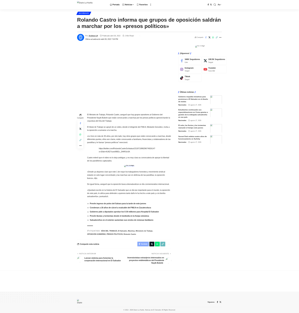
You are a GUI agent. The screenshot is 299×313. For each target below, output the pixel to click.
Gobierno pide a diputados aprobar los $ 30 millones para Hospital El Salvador (124, 212)
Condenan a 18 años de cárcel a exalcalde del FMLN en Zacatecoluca (120, 208)
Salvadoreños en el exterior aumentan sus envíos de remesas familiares (121, 220)
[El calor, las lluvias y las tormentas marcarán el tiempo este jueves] (216, 128)
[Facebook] (208, 4)
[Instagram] (189, 69)
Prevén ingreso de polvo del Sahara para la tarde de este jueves (118, 204)
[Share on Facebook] (205, 37)
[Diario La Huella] (91, 4)
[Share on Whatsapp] (213, 37)
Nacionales (84, 13)
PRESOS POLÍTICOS (115, 234)
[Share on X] (209, 37)
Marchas (131, 231)
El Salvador (122, 231)
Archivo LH (93, 36)
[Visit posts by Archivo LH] (80, 37)
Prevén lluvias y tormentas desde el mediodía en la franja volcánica (119, 216)
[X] (210, 4)
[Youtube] (214, 69)
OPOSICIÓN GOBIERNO (96, 234)
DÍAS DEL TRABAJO (109, 231)
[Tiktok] (189, 78)
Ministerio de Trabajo (144, 231)
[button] (150, 4)
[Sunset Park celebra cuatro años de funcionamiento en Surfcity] (216, 139)
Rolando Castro (130, 234)
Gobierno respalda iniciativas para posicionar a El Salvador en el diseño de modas (193, 99)
